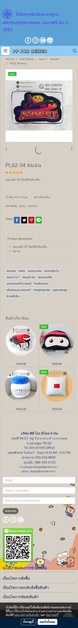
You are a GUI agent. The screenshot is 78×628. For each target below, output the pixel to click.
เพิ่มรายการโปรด (18, 197)
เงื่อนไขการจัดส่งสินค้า (21, 597)
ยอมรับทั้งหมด (47, 621)
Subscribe (10, 510)
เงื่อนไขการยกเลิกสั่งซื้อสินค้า (26, 588)
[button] (73, 51)
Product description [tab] (19, 238)
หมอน (22, 205)
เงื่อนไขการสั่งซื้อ (16, 578)
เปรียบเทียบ (43, 197)
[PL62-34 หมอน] (39, 105)
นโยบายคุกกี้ (52, 615)
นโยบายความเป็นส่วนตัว (26, 615)
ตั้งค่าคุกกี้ (28, 621)
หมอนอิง (32, 205)
